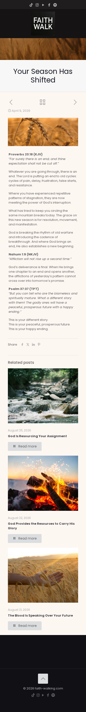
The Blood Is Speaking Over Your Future (40, 615)
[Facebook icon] (49, 4)
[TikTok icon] (31, 4)
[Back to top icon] (43, 679)
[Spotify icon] (55, 4)
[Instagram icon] (37, 4)
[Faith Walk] (43, 23)
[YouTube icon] (43, 4)
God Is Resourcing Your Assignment (37, 436)
